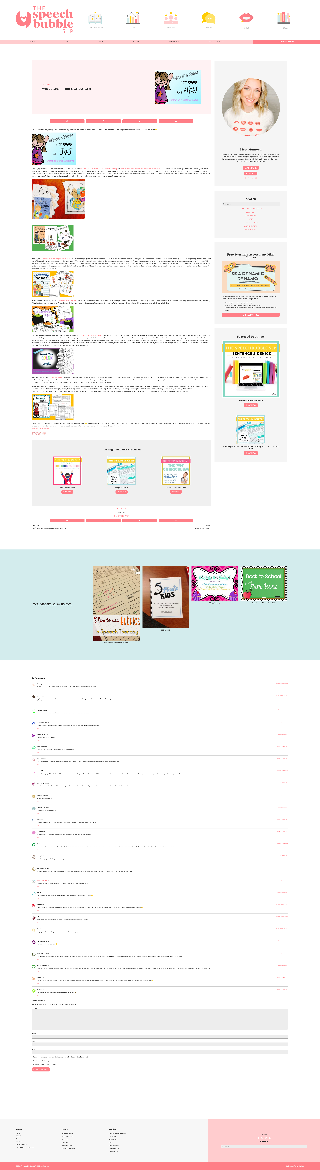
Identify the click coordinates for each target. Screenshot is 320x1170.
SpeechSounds (246, 28)
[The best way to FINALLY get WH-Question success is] (102, 1104)
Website (35, 1049)
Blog (101, 42)
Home (32, 42)
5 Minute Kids (165, 630)
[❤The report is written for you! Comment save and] (256, 1104)
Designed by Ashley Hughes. (295, 1166)
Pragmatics (171, 27)
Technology (113, 1151)
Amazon (136, 42)
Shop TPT (65, 1139)
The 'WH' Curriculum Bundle (176, 488)
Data (133, 27)
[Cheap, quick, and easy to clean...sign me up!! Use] (64, 1104)
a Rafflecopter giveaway (40, 428)
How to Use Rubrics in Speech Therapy (116, 642)
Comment (36, 1008)
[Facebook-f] (245, 178)
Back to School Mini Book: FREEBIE (264, 603)
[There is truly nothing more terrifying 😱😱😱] (294, 1104)
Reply (38, 689)
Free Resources (67, 1137)
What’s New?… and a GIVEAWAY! (66, 89)
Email (34, 1041)
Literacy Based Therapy (95, 27)
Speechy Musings (42, 880)
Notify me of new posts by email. (44, 1064)
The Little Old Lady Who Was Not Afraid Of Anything (98, 169)
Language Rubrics (57, 377)
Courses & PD (174, 42)
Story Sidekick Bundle (67, 488)
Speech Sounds (114, 1145)
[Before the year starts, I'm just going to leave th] (141, 1104)
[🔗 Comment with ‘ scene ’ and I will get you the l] (25, 1104)
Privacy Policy (21, 1144)
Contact (19, 1142)
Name (34, 1033)
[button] (245, 41)
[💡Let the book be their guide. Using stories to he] (217, 1104)
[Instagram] (249, 178)
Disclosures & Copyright (25, 1147)
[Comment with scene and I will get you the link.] (179, 1104)
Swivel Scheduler (216, 42)
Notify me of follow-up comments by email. (48, 1061)
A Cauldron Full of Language (66, 301)
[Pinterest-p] (253, 178)
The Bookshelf (284, 28)
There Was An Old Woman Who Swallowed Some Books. (140, 169)
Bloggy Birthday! (214, 603)
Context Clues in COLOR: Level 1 (91, 335)
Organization (114, 1148)
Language (209, 27)
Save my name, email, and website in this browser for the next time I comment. (60, 1057)
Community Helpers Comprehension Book (55, 259)
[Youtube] (256, 178)
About (67, 42)
